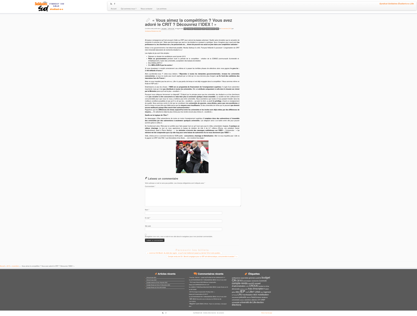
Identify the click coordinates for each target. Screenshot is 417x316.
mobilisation (263, 294)
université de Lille (248, 302)
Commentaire (150, 186)
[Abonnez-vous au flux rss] (112, 4)
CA (185, 28)
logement (267, 292)
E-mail (147, 218)
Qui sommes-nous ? (128, 8)
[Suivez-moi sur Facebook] (115, 4)
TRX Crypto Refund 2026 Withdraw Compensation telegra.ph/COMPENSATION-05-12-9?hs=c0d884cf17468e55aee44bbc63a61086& (202, 284)
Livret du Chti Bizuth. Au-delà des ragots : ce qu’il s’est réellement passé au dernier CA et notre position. (184, 253)
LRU (240, 294)
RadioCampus (256, 297)
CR (203, 28)
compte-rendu (240, 283)
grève (233, 292)
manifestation (248, 294)
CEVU (239, 280)
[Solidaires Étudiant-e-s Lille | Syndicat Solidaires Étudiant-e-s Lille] (48, 6)
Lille (247, 292)
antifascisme (236, 278)
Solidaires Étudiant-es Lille (153, 31)
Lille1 (251, 291)
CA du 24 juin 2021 (151, 277)
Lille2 (257, 291)
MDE (255, 294)
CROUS (253, 285)
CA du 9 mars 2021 (151, 280)
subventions (247, 300)
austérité (258, 278)
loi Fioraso (234, 295)
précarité (242, 297)
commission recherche (251, 281)
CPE (247, 286)
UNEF (263, 299)
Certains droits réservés (209, 313)
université (235, 302)
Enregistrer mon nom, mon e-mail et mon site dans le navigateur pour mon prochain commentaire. (179, 236)
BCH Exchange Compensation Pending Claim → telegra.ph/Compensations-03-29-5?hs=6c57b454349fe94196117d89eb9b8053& (202, 294)
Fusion (266, 289)
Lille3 (262, 292)
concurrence (197, 28)
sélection (254, 300)
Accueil (114, 8)
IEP (242, 291)
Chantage (190, 28)
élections (236, 304)
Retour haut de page (266, 313)
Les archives (161, 8)
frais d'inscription (256, 288)
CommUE (263, 280)
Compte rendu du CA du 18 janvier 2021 (157, 282)
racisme (248, 297)
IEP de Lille (171, 28)
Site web (148, 226)
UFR (258, 300)
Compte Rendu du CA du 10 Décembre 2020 (158, 285)
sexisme (242, 300)
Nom (147, 210)
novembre (15, 266)
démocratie (236, 289)
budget (266, 277)
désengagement (210, 28)
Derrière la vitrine (263, 286)
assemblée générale (248, 278)
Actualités (164, 28)
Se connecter (220, 313)
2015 (8, 266)
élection (260, 302)
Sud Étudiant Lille (197, 313)
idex (217, 28)
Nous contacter (146, 8)
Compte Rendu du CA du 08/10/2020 (156, 287)
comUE (251, 283)
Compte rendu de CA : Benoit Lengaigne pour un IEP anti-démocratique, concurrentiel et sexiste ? (202, 256)
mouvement (235, 297)
